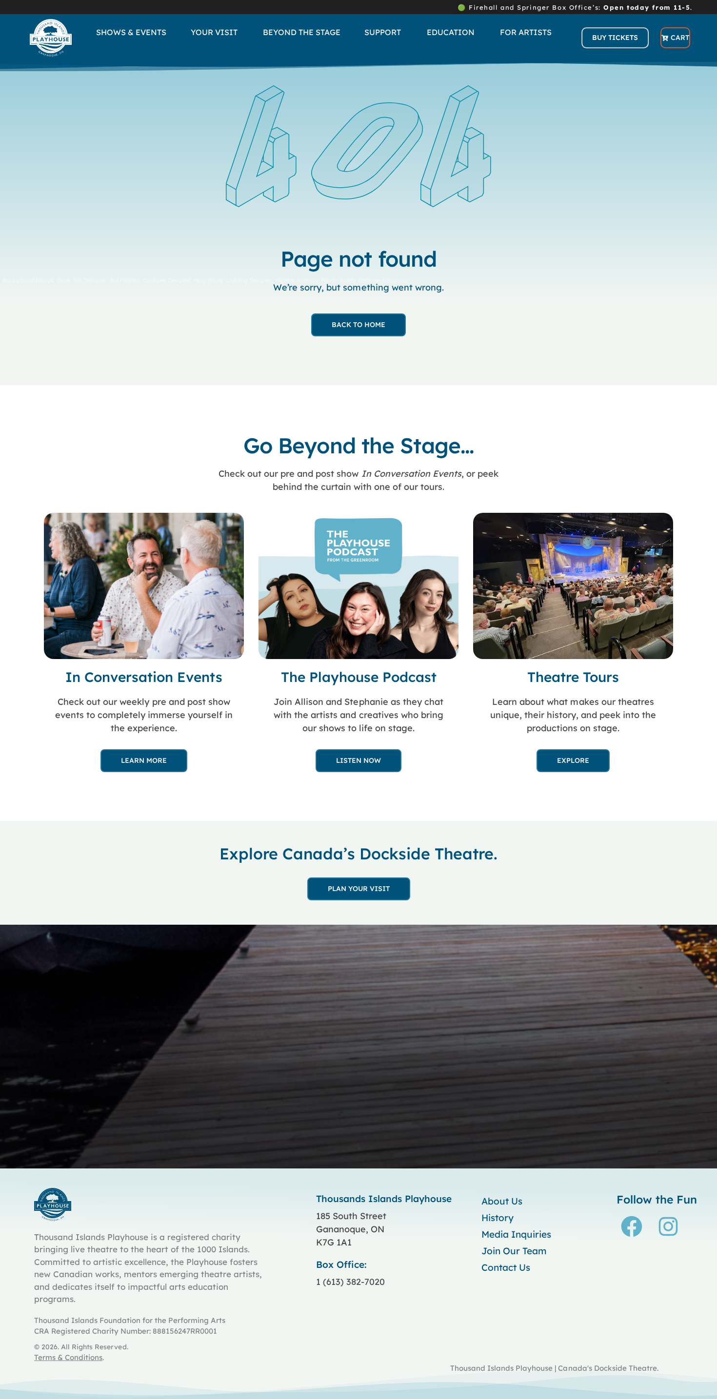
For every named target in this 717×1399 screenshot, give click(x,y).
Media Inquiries (516, 1234)
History (497, 1218)
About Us (501, 1201)
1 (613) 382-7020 (350, 1281)
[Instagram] (668, 1226)
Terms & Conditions (68, 1357)
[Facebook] (632, 1226)
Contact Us (505, 1267)
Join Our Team (514, 1251)
